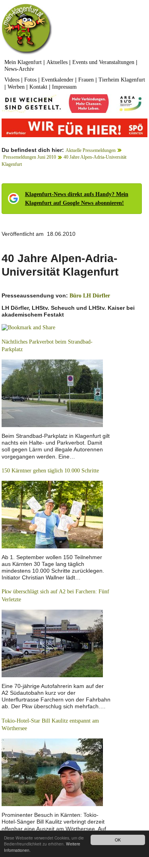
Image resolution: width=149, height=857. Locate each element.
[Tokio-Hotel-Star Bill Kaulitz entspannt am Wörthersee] (52, 772)
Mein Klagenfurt (23, 62)
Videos (11, 80)
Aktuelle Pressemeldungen (91, 150)
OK (118, 840)
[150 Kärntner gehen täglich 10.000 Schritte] (52, 514)
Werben (16, 87)
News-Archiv (19, 69)
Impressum (64, 87)
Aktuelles (57, 62)
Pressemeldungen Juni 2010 (29, 157)
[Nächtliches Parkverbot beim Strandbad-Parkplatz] (52, 393)
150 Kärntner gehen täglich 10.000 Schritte (50, 471)
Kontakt (38, 87)
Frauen (86, 80)
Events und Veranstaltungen (103, 62)
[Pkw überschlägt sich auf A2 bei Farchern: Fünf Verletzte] (52, 643)
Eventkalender (57, 80)
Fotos (30, 80)
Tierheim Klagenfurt (122, 80)
